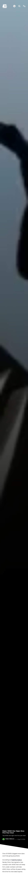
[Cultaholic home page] (7, 6)
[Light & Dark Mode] (14, 6)
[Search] (19, 6)
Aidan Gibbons (9, 839)
